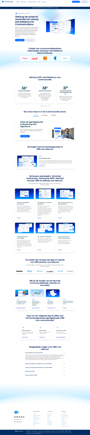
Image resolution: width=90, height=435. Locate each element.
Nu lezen (56, 7)
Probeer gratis (29, 40)
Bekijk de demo (19, 40)
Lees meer (42, 165)
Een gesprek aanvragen (61, 337)
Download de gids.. (51, 307)
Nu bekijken (41, 337)
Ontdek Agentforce (25, 136)
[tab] (36, 115)
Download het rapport (20, 307)
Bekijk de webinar (35, 307)
